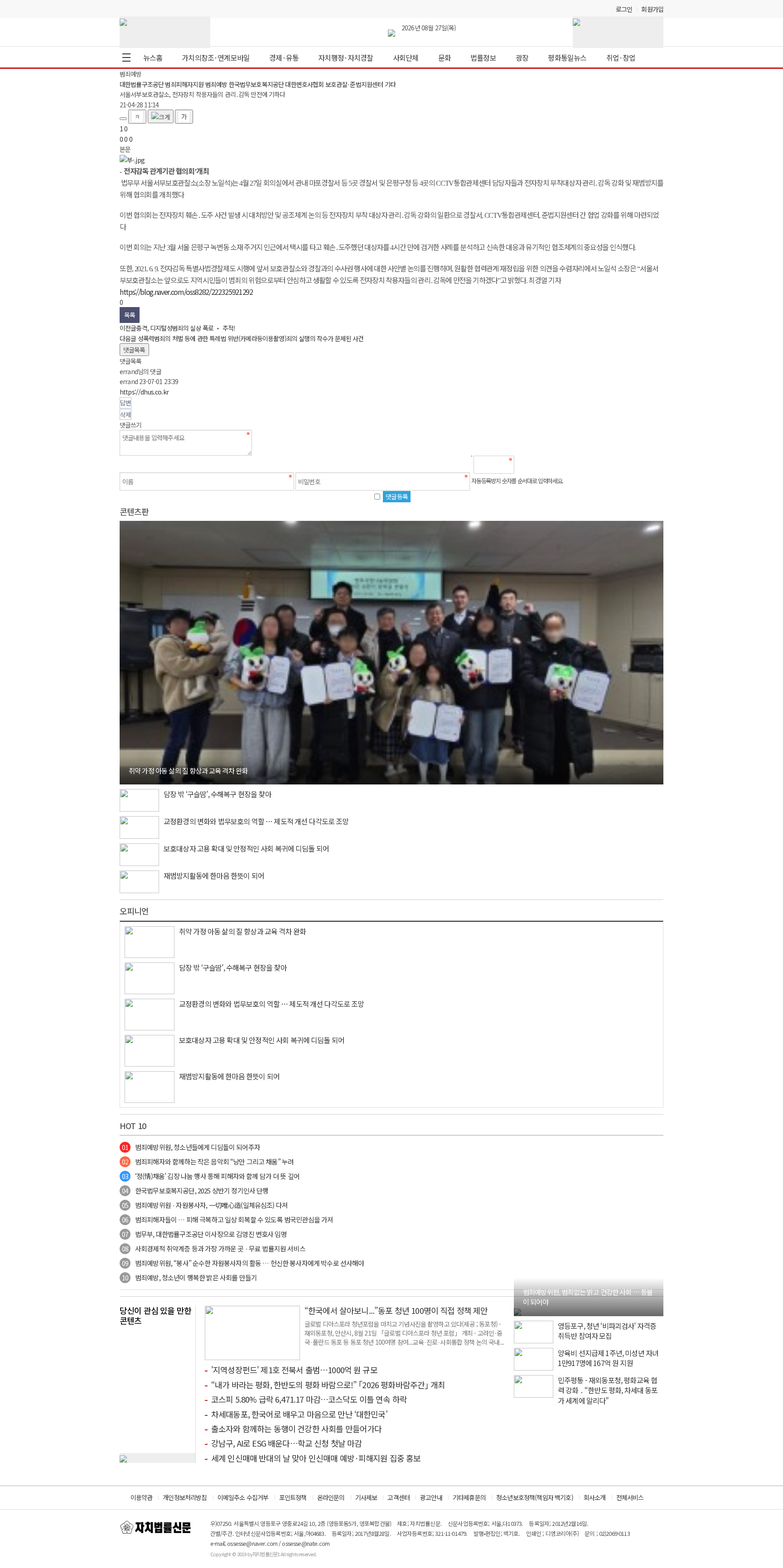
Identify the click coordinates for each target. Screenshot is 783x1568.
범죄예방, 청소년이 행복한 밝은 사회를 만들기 (189, 1277)
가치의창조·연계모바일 (216, 57)
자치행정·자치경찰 (345, 57)
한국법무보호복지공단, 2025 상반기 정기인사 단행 (195, 1190)
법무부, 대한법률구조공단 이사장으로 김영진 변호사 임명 (204, 1234)
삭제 (125, 414)
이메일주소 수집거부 (243, 1497)
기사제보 (366, 1497)
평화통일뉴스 (567, 57)
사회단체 (406, 57)
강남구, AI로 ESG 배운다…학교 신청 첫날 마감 (286, 1443)
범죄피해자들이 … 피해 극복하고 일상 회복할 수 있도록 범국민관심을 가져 (227, 1219)
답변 (125, 402)
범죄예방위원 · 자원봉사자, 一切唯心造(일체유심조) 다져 (205, 1205)
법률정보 (483, 57)
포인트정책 (293, 1497)
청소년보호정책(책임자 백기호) (534, 1497)
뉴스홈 (152, 57)
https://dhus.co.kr (144, 391)
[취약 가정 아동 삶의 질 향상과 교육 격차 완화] (391, 651)
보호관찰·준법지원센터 (354, 84)
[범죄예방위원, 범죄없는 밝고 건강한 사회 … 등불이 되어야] (517, 1310)
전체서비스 (630, 1497)
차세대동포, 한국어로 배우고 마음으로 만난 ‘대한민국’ (299, 1414)
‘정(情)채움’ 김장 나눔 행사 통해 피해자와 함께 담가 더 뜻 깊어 (211, 1176)
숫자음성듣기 (525, 465)
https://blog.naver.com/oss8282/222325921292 (186, 291)
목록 (129, 314)
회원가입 (652, 9)
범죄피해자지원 (184, 84)
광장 (522, 57)
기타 (390, 84)
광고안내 (431, 1497)
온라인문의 (331, 1497)
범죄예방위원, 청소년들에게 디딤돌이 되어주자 (191, 1147)
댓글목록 (134, 349)
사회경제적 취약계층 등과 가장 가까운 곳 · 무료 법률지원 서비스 (213, 1248)
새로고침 (545, 465)
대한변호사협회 (304, 84)
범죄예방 (216, 84)
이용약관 (141, 1497)
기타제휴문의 (469, 1497)
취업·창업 (621, 57)
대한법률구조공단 (142, 84)
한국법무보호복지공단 (256, 84)
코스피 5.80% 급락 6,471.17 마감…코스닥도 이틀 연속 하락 (309, 1399)
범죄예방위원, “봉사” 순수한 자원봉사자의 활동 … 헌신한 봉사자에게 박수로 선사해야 (243, 1263)
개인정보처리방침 (185, 1497)
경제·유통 (284, 57)
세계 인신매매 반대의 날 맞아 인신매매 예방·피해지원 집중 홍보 (316, 1458)
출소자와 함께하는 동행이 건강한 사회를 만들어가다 (296, 1428)
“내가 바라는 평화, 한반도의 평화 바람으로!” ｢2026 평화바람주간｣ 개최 (328, 1384)
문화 (444, 57)
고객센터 (398, 1497)
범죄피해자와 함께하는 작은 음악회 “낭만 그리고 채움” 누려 (208, 1161)
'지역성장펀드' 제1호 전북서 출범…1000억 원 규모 (294, 1370)
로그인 (624, 9)
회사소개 (595, 1497)
